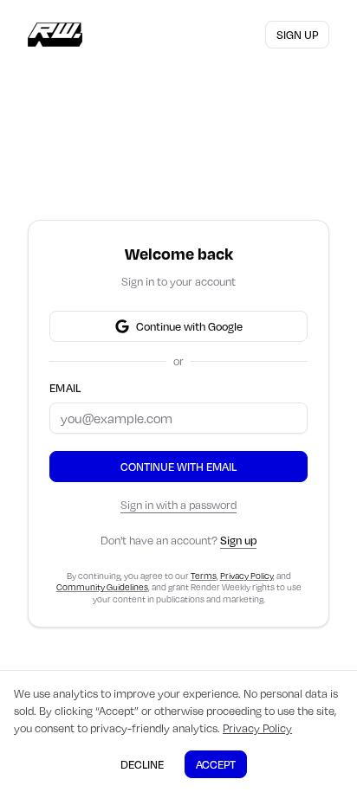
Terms (204, 575)
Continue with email (178, 466)
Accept (216, 764)
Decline (142, 764)
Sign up (297, 35)
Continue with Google (189, 326)
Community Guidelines (102, 587)
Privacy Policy (246, 575)
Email (65, 388)
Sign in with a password (178, 505)
